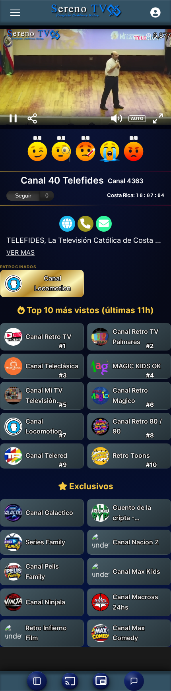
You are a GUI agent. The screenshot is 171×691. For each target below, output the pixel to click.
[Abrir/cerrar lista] (37, 681)
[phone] (85, 224)
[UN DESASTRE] (133, 151)
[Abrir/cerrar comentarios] (134, 681)
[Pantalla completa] (158, 118)
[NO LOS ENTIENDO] (61, 151)
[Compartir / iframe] (32, 118)
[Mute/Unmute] (116, 118)
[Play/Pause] (13, 118)
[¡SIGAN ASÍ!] (37, 151)
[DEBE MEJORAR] (85, 151)
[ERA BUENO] (109, 151)
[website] (67, 224)
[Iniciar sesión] (155, 12)
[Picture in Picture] (101, 681)
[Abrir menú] (15, 12)
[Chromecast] (70, 681)
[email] (104, 224)
